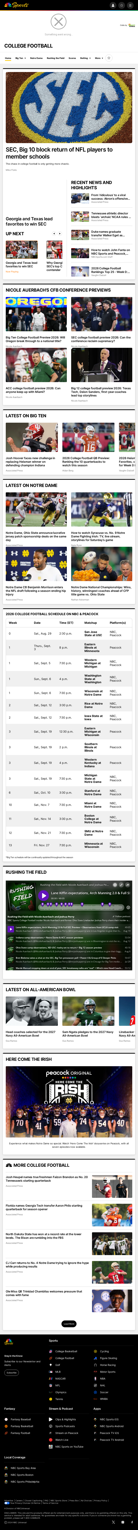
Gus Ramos (11, 1040)
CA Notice (35, 1503)
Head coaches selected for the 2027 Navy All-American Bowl (30, 1033)
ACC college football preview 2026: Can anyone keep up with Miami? (33, 390)
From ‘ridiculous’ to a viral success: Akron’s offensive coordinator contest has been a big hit (111, 196)
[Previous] (54, 233)
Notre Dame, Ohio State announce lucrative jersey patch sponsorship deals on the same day (36, 536)
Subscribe (12, 1372)
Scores (72, 58)
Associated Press (99, 202)
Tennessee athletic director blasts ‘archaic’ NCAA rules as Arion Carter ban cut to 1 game (111, 215)
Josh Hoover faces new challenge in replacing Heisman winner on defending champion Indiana (30, 461)
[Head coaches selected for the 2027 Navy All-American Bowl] (32, 1011)
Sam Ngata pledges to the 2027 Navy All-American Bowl (87, 1033)
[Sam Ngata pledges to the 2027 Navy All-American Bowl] (88, 1011)
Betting (84, 58)
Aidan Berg (67, 470)
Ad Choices (86, 1500)
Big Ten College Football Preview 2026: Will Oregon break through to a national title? (35, 339)
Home (8, 58)
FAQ (46, 1500)
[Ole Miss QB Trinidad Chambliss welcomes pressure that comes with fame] (112, 1301)
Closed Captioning (33, 1500)
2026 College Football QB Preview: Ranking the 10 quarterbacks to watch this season (86, 461)
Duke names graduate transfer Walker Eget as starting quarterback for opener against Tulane (107, 233)
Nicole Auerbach (14, 346)
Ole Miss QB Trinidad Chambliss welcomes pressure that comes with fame (44, 1293)
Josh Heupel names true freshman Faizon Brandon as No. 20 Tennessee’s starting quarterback (47, 1178)
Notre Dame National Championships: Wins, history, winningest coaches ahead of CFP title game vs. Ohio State (101, 590)
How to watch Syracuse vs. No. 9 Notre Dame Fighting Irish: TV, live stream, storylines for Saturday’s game (98, 536)
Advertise (8, 1500)
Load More (69, 1323)
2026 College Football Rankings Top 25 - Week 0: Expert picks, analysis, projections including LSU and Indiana (111, 270)
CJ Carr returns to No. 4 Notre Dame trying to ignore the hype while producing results (47, 1264)
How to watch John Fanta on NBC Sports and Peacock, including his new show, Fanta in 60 (111, 251)
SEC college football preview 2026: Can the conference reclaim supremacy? (101, 339)
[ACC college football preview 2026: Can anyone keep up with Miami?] (36, 365)
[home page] (16, 5)
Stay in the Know (13, 1355)
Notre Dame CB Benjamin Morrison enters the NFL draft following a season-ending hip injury (36, 590)
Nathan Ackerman (80, 599)
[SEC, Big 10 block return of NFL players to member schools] (69, 107)
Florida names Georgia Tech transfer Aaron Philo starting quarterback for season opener (44, 1207)
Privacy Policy (100, 1500)
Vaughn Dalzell (98, 275)
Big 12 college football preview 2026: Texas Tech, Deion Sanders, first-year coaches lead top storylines (101, 391)
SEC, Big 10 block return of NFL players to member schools (59, 153)
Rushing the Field (56, 58)
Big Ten (19, 58)
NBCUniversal (23, 1508)
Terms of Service (50, 1503)
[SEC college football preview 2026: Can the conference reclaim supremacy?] (101, 314)
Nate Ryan (76, 545)
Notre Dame (36, 58)
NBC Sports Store (58, 1500)
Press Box (74, 1500)
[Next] (60, 233)
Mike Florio (11, 170)
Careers (19, 1500)
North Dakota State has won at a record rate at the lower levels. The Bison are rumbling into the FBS (43, 1235)
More (97, 58)
